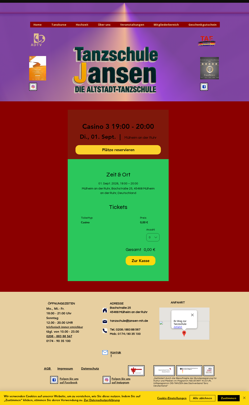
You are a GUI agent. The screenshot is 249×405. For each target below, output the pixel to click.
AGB (48, 368)
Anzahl (150, 229)
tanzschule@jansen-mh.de (129, 320)
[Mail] (104, 321)
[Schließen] (244, 398)
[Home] (104, 310)
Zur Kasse (140, 260)
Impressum (65, 368)
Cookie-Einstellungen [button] (172, 398)
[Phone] (104, 330)
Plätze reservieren (118, 149)
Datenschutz (90, 368)
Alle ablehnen (202, 398)
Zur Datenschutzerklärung (102, 400)
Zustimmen (228, 398)
